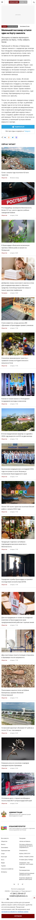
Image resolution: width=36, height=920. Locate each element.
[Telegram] (12, 137)
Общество (4, 841)
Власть (3, 844)
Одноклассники (18, 884)
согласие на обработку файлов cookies (14, 912)
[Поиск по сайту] (33, 2)
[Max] (16, 137)
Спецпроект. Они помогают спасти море (26, 863)
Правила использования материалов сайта (26, 874)
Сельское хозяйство (7, 869)
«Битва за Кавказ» (25, 841)
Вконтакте (14, 884)
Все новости (4, 838)
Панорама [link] (4, 293)
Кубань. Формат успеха (26, 856)
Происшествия (5, 850)
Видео (3, 863)
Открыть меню (2, 2)
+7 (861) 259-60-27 (18, 893)
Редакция (22, 867)
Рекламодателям (24, 870)
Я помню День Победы (26, 859)
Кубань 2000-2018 (24, 853)
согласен (18, 916)
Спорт (3, 853)
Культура (4, 856)
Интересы (4, 872)
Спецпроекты (23, 850)
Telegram (27, 131)
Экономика (4, 847)
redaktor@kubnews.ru (19, 896)
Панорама (22, 838)
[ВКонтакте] (5, 137)
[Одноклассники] (8, 137)
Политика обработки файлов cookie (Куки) (25, 878)
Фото (2, 859)
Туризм (4, 26)
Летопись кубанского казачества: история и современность (26, 846)
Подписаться (19, 127)
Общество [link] (4, 177)
